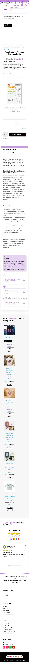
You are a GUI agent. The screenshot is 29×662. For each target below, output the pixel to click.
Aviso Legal (6, 625)
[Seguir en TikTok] (4, 647)
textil (4, 49)
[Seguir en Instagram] (7, 647)
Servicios (5, 597)
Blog (4, 593)
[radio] (20, 122)
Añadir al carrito (17, 134)
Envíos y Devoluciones (9, 631)
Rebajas (13, 47)
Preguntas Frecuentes (8, 633)
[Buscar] (11, 10)
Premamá (15, 16)
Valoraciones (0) (8, 152)
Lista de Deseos (7, 612)
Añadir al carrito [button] (10, 350)
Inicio (5, 16)
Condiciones (6, 623)
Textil (8, 16)
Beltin (9, 49)
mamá (24, 47)
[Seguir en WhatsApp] (10, 647)
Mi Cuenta (5, 606)
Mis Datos (5, 608)
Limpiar (24, 128)
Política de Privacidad (9, 627)
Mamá (11, 16)
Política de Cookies (8, 629)
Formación (5, 595)
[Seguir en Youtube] (13, 647)
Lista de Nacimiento (8, 614)
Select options (10, 508)
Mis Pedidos (6, 610)
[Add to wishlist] (5, 23)
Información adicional (10, 149)
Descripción (7, 147)
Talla (5, 122)
